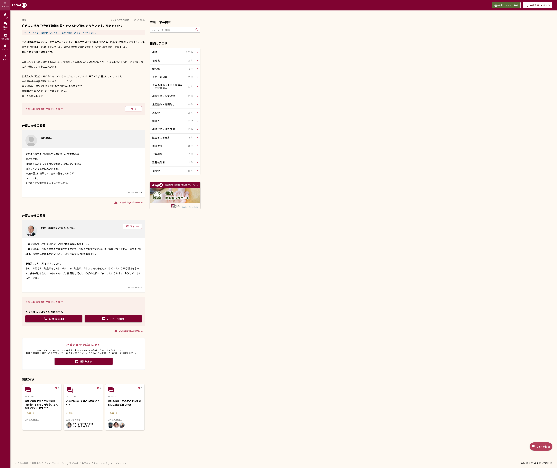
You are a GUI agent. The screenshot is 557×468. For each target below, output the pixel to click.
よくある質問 (21, 463)
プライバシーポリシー (55, 463)
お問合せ (86, 463)
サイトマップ (100, 463)
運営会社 (73, 463)
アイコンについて (119, 463)
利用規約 (36, 463)
